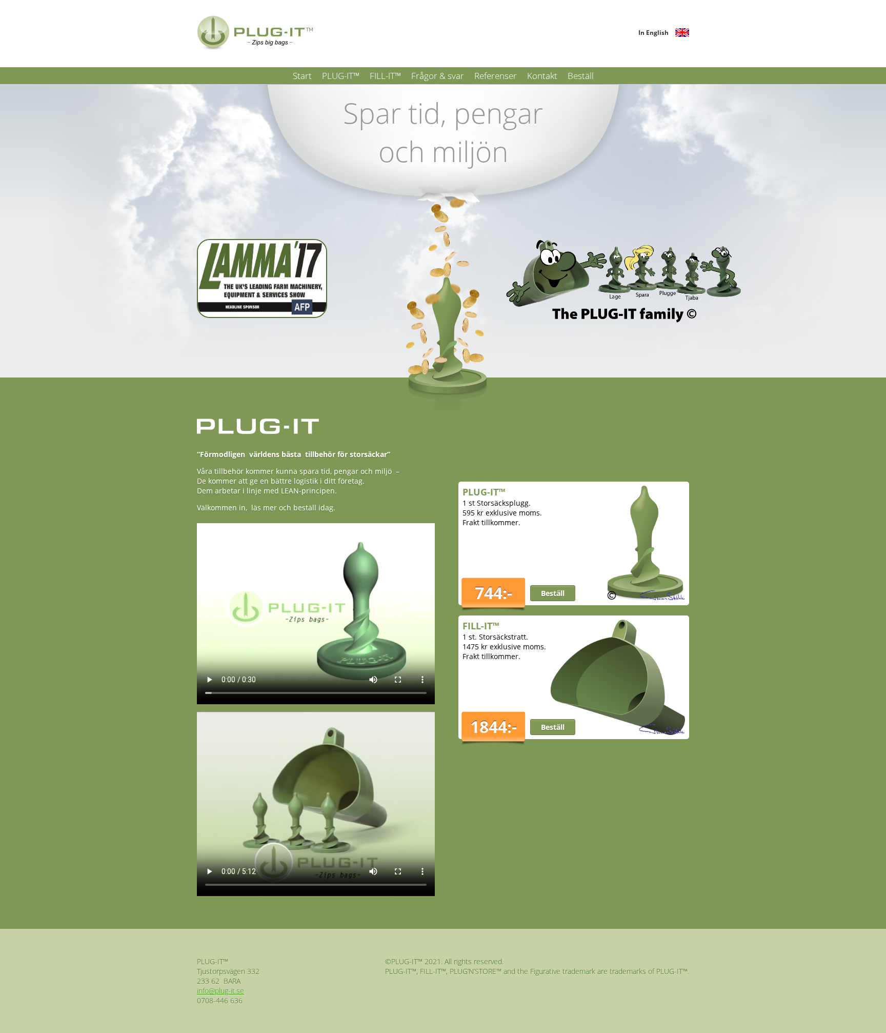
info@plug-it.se (220, 991)
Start (302, 76)
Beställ (581, 76)
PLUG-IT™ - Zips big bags (256, 33)
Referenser (495, 76)
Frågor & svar (437, 76)
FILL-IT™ (385, 76)
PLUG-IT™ (340, 76)
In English (653, 32)
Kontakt (542, 76)
